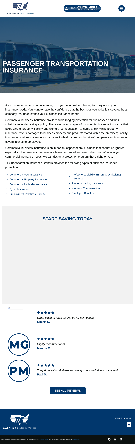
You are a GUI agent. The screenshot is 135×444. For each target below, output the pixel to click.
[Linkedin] (121, 439)
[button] (129, 424)
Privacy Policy (44, 439)
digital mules (76, 439)
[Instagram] (115, 439)
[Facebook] (109, 439)
